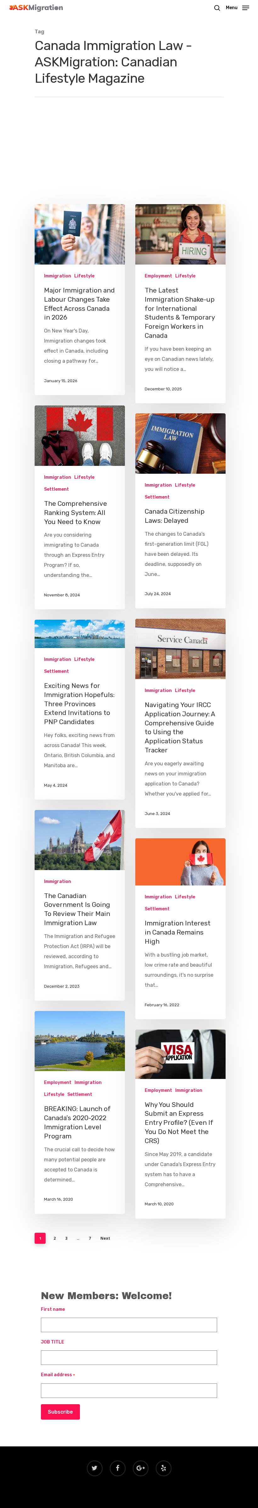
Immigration (57, 276)
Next (105, 1238)
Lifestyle (84, 276)
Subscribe (60, 1412)
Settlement (56, 489)
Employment (158, 276)
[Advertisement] (129, 144)
